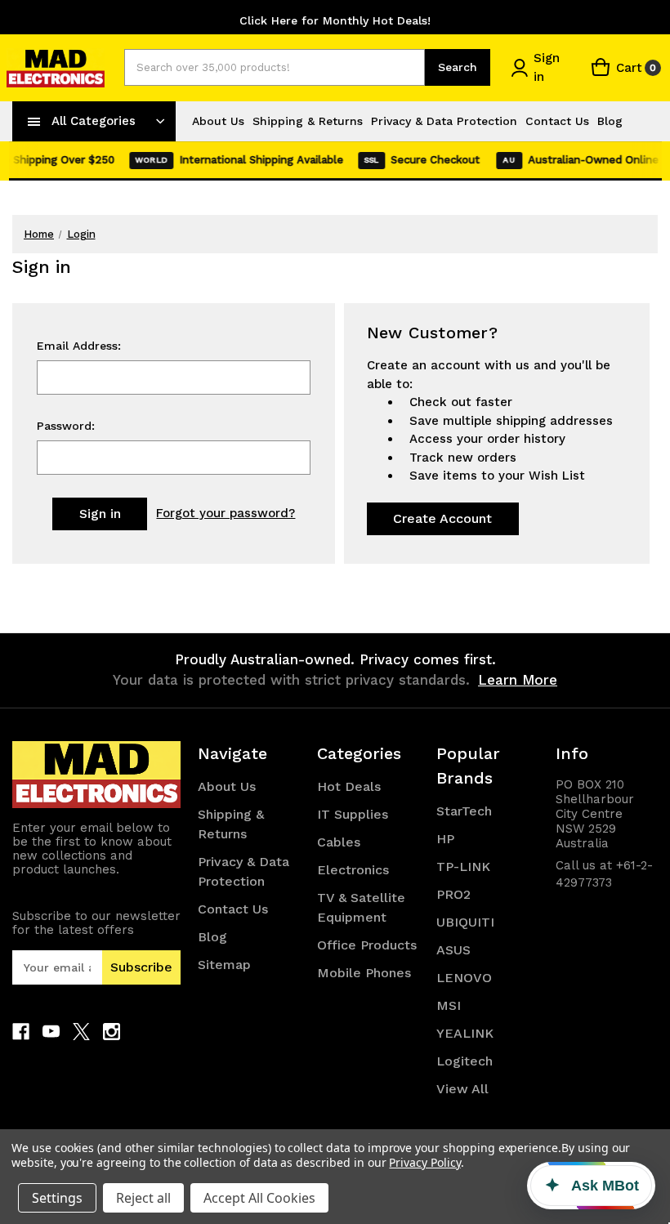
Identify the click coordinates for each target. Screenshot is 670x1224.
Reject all (143, 1198)
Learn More (517, 680)
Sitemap (224, 964)
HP (445, 839)
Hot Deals (349, 786)
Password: (66, 425)
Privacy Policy (424, 1162)
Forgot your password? (225, 513)
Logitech (464, 1061)
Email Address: (79, 345)
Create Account (442, 518)
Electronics (353, 870)
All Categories (93, 121)
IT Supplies (352, 814)
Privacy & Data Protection (444, 120)
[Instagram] (111, 1031)
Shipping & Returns (307, 120)
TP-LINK (463, 866)
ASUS (453, 950)
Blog (610, 120)
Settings (57, 1198)
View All (462, 1089)
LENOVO (464, 977)
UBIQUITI (465, 922)
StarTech (464, 811)
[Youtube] (51, 1031)
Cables (338, 842)
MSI (448, 1005)
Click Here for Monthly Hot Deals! (335, 20)
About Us (218, 120)
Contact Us (557, 120)
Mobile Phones (364, 973)
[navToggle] (34, 121)
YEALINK (465, 1033)
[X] (81, 1031)
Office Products (367, 945)
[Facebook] (20, 1031)
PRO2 (453, 894)
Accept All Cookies (259, 1198)
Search (457, 67)
